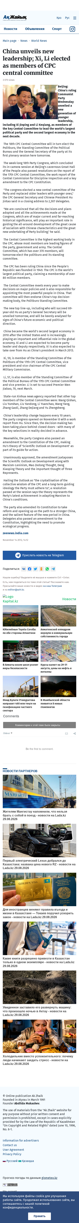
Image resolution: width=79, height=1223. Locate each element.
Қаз (59, 17)
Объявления (34, 29)
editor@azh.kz (16, 589)
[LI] (11, 1170)
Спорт (57, 29)
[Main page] (15, 17)
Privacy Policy (12, 1154)
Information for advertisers (21, 1140)
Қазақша (28, 1161)
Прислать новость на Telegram (43, 555)
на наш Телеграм (52, 586)
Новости (10, 29)
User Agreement (13, 1149)
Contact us (10, 1145)
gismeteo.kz (49, 1178)
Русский (12, 1161)
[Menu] (74, 18)
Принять (39, 1216)
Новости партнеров (20, 771)
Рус (67, 17)
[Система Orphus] (10, 1184)
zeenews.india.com (15, 533)
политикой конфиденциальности (26, 1205)
